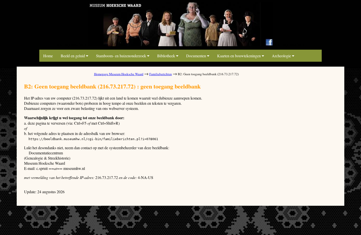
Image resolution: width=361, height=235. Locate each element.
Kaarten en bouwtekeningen (239, 55)
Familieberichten (160, 74)
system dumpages (37, 200)
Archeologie (282, 55)
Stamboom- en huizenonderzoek (121, 55)
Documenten (196, 55)
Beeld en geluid (73, 55)
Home (48, 55)
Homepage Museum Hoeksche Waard (118, 74)
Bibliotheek (166, 55)
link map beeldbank (71, 44)
